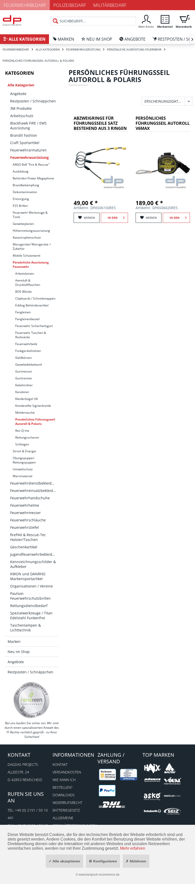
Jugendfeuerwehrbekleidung (34, 554)
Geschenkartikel (23, 547)
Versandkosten (67, 772)
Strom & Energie (24, 451)
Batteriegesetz (66, 810)
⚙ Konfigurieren (103, 861)
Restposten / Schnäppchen (33, 101)
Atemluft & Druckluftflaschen (27, 282)
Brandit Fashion (23, 135)
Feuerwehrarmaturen (28, 150)
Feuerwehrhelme (24, 505)
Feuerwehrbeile (26, 344)
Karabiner (22, 392)
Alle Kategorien (21, 85)
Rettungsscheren (27, 437)
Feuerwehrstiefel (24, 527)
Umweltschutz (23, 469)
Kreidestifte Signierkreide (33, 406)
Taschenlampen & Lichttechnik (25, 627)
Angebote (18, 93)
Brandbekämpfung (26, 185)
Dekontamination (25, 192)
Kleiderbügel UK (26, 399)
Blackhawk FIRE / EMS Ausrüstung (28, 125)
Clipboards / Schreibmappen (35, 298)
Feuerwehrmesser (25, 512)
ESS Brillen (20, 206)
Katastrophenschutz (27, 237)
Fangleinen (23, 312)
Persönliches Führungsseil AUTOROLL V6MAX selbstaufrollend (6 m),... (163, 124)
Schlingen (22, 444)
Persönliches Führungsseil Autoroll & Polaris (35, 421)
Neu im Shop (19, 651)
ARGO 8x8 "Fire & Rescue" (31, 164)
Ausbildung (20, 171)
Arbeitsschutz (22, 115)
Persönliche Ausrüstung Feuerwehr (31, 264)
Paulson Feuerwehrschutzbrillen (30, 596)
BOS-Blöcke (23, 291)
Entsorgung (21, 199)
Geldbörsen (23, 357)
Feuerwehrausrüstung (29, 157)
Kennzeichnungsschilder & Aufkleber (33, 564)
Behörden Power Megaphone (33, 178)
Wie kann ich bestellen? (64, 783)
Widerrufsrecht (67, 802)
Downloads (64, 795)
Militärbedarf (109, 5)
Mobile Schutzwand (26, 255)
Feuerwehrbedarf (25, 5)
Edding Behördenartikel (31, 305)
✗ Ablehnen (136, 861)
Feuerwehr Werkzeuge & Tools (30, 214)
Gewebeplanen (23, 224)
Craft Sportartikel (24, 142)
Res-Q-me (22, 430)
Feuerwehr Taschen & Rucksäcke (30, 335)
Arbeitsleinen (24, 273)
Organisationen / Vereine (31, 586)
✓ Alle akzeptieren (64, 861)
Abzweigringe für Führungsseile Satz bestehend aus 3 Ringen (100, 123)
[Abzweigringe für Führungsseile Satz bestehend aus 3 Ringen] (101, 163)
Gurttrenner (23, 378)
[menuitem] (146, 21)
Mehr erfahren (132, 848)
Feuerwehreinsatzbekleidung (34, 490)
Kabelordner (24, 385)
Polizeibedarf (69, 5)
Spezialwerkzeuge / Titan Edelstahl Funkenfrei (31, 615)
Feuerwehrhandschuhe (30, 497)
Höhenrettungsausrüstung (31, 230)
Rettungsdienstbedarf (28, 605)
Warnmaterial (22, 476)
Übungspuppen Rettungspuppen (24, 460)
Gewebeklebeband (28, 364)
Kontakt (60, 764)
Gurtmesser (23, 371)
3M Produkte (21, 108)
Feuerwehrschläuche (28, 520)
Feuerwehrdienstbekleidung (34, 483)
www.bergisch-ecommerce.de (99, 874)
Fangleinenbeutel (27, 319)
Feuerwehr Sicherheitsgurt (34, 326)
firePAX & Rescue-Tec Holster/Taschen (28, 537)
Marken (14, 641)
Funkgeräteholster (28, 351)
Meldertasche (25, 412)
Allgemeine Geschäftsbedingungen (74, 821)
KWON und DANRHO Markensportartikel (27, 576)
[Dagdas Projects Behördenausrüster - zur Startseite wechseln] (12, 21)
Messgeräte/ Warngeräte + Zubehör (32, 246)
